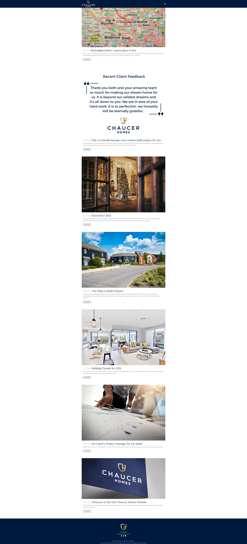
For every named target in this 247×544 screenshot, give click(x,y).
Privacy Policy (126, 541)
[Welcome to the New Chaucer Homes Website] (123, 478)
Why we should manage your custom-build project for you (126, 140)
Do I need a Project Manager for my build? (117, 444)
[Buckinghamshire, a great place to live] (123, 23)
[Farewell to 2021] (123, 184)
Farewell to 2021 (101, 215)
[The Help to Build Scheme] (123, 260)
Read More (87, 59)
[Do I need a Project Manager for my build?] (123, 413)
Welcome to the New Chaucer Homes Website (119, 502)
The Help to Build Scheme (107, 291)
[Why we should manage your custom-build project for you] (123, 102)
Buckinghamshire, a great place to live (113, 50)
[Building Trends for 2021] (123, 337)
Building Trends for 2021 (106, 368)
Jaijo (133, 541)
